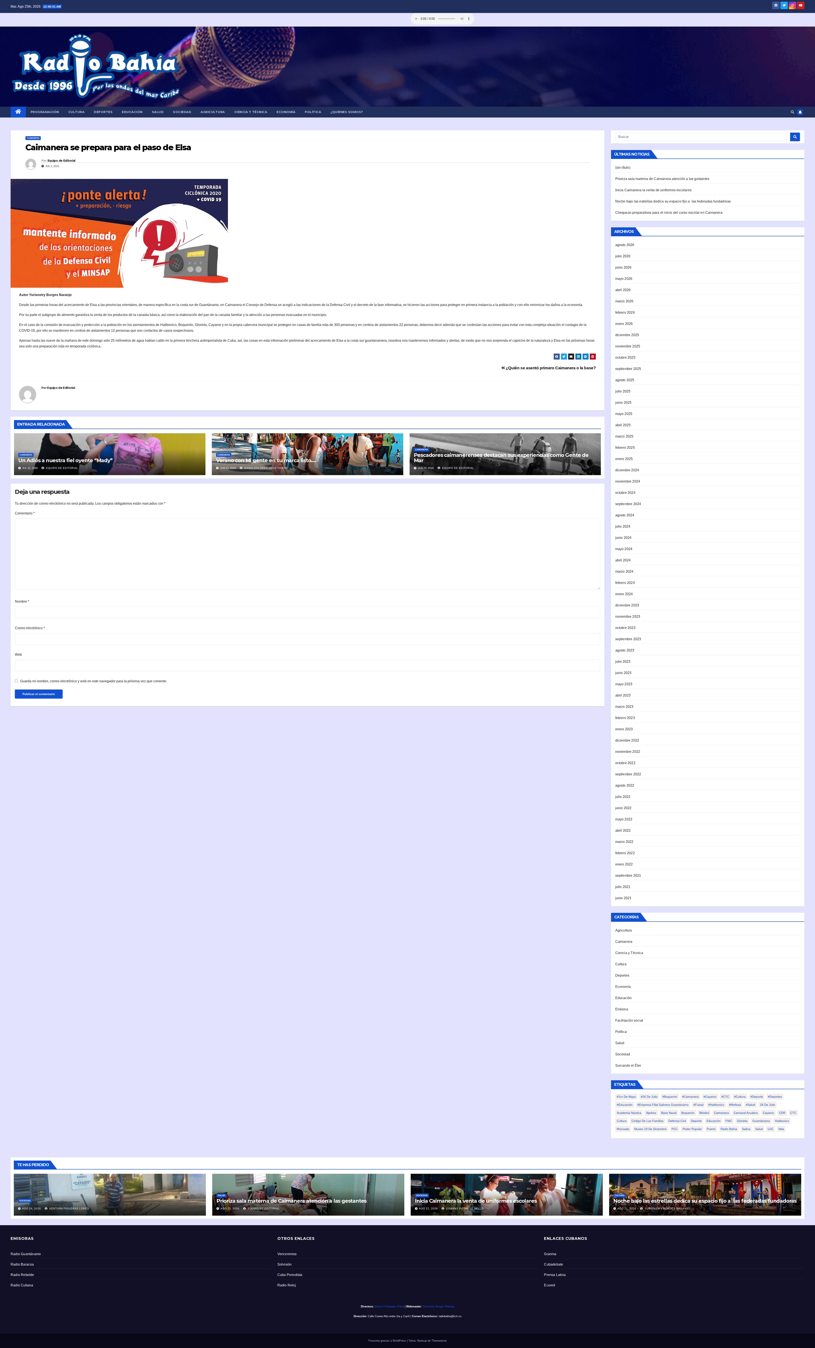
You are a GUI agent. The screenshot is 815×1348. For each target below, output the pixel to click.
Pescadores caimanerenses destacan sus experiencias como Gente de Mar (501, 457)
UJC (770, 1129)
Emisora (621, 1009)
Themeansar (439, 1340)
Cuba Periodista (289, 1275)
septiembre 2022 (628, 774)
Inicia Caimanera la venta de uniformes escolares (653, 190)
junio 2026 (623, 267)
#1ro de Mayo (626, 1096)
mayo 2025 (623, 414)
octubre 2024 (625, 492)
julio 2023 (623, 661)
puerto (711, 1129)
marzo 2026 (624, 301)
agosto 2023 (624, 650)
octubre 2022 (625, 763)
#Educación (624, 1104)
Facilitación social (629, 1020)
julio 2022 (623, 797)
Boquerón (687, 1112)
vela (781, 1129)
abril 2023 (623, 695)
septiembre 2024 (628, 504)
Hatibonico (782, 1121)
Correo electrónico (30, 628)
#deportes (775, 1096)
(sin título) (622, 167)
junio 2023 (623, 673)
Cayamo (768, 1112)
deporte (696, 1121)
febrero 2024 (625, 583)
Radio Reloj (286, 1285)
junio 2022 (623, 808)
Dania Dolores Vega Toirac (265, 468)
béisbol (704, 1112)
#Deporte (756, 1096)
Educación (132, 112)
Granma (550, 1254)
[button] (792, 112)
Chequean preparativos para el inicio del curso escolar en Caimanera (668, 212)
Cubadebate (553, 1264)
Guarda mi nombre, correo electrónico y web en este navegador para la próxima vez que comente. (93, 681)
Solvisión (284, 1264)
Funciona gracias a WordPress (387, 1340)
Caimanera (33, 138)
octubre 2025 (625, 357)
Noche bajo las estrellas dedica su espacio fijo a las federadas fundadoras (673, 201)
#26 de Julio (649, 1096)
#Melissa (735, 1104)
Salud (158, 112)
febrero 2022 (625, 853)
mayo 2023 (623, 684)
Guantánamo (761, 1121)
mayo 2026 (623, 278)
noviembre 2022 (627, 751)
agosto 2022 (624, 785)
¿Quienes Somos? (346, 112)
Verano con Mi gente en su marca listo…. (266, 460)
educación (714, 1121)
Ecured (549, 1285)
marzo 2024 (624, 571)
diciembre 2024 (627, 470)
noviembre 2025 (627, 346)
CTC (793, 1112)
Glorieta (742, 1121)
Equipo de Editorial (61, 161)
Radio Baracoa (22, 1264)
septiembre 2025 (628, 369)
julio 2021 (623, 887)
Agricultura (213, 112)
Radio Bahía (729, 1129)
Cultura (76, 112)
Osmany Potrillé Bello (464, 1208)
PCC (675, 1129)
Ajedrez (651, 1112)
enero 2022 (624, 864)
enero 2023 (624, 729)
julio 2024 (623, 526)
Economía (286, 112)
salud (759, 1129)
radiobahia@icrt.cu (449, 1316)
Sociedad (182, 112)
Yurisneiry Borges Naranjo (667, 1208)
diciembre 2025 (627, 335)
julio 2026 (623, 256)
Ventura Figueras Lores (68, 1208)
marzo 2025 (624, 436)
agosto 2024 (624, 515)
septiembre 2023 (628, 639)
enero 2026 (624, 324)
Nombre (22, 601)
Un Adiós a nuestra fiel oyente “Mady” (66, 460)
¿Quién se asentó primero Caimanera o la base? (550, 368)
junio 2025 (623, 402)
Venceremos (287, 1254)
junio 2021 (623, 898)
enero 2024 (624, 594)
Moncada (623, 1129)
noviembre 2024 (627, 481)
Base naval (668, 1112)
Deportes (103, 112)
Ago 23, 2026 (230, 1208)
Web (18, 654)
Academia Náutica (629, 1112)
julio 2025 (623, 391)
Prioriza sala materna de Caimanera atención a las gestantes (662, 179)
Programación (45, 112)
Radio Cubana (22, 1285)
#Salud (750, 1104)
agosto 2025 (624, 380)
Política (313, 112)
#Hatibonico (716, 1104)
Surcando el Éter (628, 1065)
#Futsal (698, 1104)
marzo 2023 (624, 706)
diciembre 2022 (627, 740)
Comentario (25, 513)
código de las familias (647, 1121)
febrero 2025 (625, 447)
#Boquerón (669, 1096)
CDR (782, 1112)
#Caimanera (690, 1096)
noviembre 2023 (627, 616)
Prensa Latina (555, 1275)
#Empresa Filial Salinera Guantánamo (663, 1104)
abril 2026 (623, 290)
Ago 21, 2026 (428, 1208)
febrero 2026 (625, 312)
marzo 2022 (624, 842)
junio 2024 (623, 537)
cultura (622, 1121)
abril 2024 (623, 560)
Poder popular (692, 1129)
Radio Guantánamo (26, 1254)
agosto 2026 (624, 245)
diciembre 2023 (627, 605)
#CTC (725, 1096)
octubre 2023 (625, 628)
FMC (728, 1121)
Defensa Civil (677, 1121)
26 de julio (767, 1104)
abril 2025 (623, 425)
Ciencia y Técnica (250, 112)
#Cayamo (710, 1096)
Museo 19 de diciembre (650, 1129)
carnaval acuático (746, 1112)
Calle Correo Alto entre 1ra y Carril (389, 1316)
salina (746, 1129)
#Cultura (740, 1096)
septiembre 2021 (628, 875)
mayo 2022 (623, 819)
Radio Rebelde (22, 1275)
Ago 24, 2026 (31, 1208)
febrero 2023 (625, 718)
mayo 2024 (623, 549)
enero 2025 (624, 459)
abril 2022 (623, 830)
